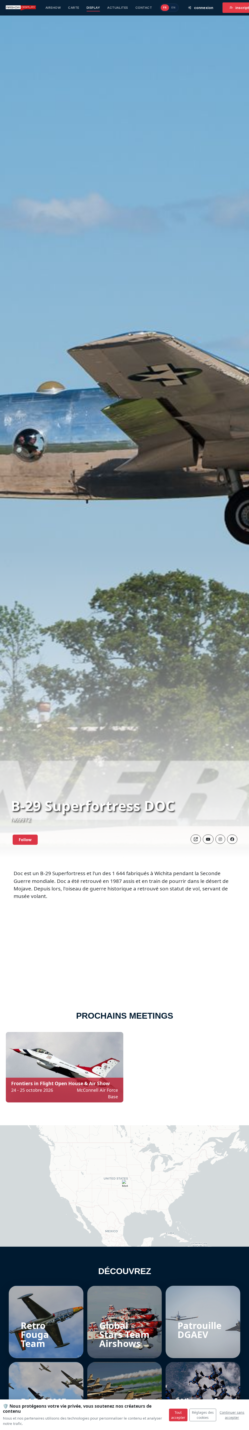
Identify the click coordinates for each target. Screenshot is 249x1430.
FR (165, 7)
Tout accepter (178, 1415)
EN (173, 7)
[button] (232, 839)
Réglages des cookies (203, 1415)
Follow (25, 839)
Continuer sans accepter (232, 1415)
